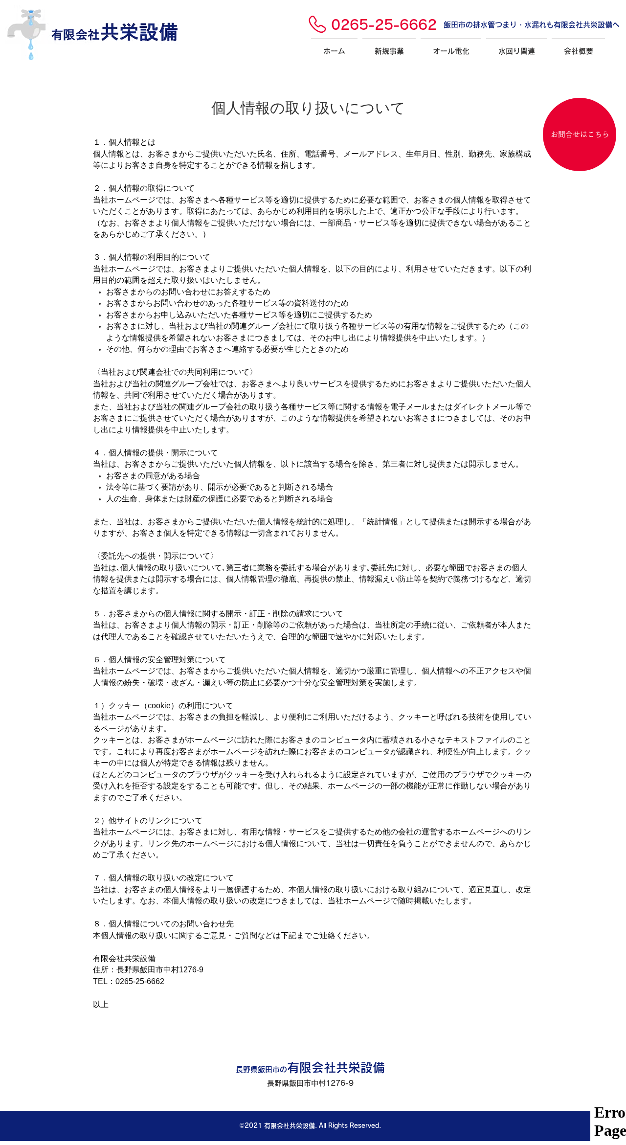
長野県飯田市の (310, 1069)
